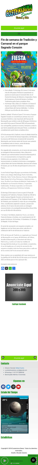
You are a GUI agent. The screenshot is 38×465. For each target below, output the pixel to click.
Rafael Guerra (20, 368)
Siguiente (34, 357)
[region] (19, 358)
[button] (19, 33)
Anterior (3, 357)
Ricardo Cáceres (22, 453)
